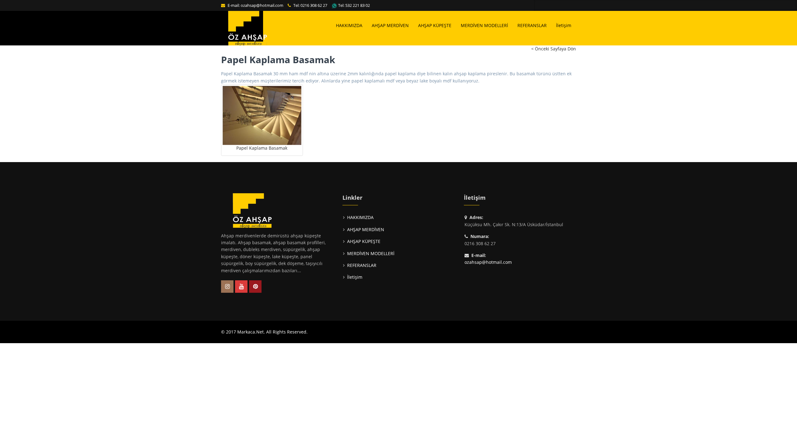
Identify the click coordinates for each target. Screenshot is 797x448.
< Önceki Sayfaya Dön (553, 49)
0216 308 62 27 (313, 5)
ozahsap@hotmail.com (262, 5)
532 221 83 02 (357, 5)
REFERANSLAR (532, 25)
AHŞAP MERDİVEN (390, 25)
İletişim (563, 25)
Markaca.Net (250, 332)
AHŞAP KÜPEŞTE (434, 25)
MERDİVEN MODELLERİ (484, 25)
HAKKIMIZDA (349, 25)
